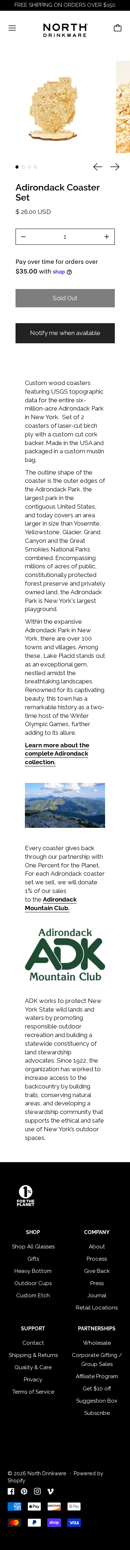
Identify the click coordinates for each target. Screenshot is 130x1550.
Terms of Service (33, 1392)
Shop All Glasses (33, 1246)
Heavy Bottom (33, 1271)
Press (97, 1283)
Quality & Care (33, 1367)
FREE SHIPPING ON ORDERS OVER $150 (65, 5)
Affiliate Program (97, 1376)
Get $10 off (97, 1388)
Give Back (97, 1271)
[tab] (17, 167)
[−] (23, 237)
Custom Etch (33, 1295)
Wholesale (97, 1343)
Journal (97, 1295)
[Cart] (117, 28)
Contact (33, 1343)
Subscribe (97, 1413)
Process (97, 1259)
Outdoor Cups (33, 1283)
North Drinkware (46, 1473)
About (97, 1246)
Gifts (33, 1259)
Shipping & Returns (33, 1355)
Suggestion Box (96, 1401)
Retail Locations (97, 1307)
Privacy (33, 1379)
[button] (54, 107)
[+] (107, 237)
